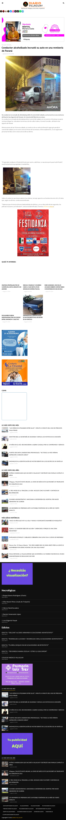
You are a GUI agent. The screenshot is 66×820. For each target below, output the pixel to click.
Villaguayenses (24, 805)
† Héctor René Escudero (10, 608)
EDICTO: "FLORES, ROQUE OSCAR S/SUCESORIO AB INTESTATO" (25, 645)
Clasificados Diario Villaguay (11, 814)
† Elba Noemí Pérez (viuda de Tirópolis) (16, 602)
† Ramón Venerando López (11, 614)
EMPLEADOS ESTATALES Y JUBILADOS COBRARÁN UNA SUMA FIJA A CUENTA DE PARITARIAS (36, 537)
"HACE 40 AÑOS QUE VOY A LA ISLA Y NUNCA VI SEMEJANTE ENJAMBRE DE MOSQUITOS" (35, 520)
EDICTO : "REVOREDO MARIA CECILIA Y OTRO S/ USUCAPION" (24, 651)
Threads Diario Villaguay (10, 808)
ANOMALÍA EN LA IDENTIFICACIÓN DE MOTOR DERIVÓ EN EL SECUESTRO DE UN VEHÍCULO (33, 317)
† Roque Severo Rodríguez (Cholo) (14, 596)
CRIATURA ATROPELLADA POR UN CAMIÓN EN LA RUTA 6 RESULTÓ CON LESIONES (11, 287)
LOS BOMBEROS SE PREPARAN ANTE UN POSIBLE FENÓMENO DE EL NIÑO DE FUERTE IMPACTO (34, 509)
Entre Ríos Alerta (39, 811)
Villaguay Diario (35, 805)
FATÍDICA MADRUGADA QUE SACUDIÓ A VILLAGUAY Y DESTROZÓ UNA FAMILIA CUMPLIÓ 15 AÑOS (36, 474)
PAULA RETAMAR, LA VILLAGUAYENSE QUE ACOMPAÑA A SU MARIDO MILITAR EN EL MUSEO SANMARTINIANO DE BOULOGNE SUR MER (36, 555)
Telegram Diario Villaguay (26, 808)
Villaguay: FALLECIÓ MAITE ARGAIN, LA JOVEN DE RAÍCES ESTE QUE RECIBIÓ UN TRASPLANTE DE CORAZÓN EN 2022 (36, 483)
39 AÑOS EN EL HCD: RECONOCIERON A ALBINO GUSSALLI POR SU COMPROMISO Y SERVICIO (36, 445)
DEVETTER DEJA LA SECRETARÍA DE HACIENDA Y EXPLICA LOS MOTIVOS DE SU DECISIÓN (35, 437)
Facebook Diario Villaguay (24, 811)
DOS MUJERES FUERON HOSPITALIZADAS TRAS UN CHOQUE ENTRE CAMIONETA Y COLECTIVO (11, 317)
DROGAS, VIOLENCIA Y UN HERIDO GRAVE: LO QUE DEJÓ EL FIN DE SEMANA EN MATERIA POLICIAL (32, 287)
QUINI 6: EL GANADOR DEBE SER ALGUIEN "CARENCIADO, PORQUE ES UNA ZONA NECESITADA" (33, 530)
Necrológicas (8, 590)
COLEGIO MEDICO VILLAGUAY (13, 658)
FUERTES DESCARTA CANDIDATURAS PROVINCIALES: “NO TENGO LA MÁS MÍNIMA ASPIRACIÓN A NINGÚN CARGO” (33, 454)
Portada (4, 45)
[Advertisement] (33, 145)
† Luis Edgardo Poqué (9, 621)
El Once (46, 207)
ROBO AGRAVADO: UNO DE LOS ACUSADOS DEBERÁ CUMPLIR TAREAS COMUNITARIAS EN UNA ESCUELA (54, 287)
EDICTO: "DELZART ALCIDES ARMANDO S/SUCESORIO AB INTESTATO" (27, 633)
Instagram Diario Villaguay (43, 808)
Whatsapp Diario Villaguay (10, 805)
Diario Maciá (49, 811)
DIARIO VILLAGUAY (17, 817)
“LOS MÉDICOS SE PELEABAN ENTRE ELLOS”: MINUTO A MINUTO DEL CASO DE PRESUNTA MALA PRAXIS (35, 429)
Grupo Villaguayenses (9, 811)
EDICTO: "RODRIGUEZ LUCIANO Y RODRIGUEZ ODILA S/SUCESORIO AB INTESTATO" (32, 639)
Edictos (5, 627)
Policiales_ (9, 45)
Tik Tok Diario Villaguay (48, 805)
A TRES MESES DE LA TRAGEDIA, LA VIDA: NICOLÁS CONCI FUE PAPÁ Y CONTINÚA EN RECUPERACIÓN (34, 492)
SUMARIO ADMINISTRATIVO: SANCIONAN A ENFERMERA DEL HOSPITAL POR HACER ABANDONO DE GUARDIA (34, 500)
